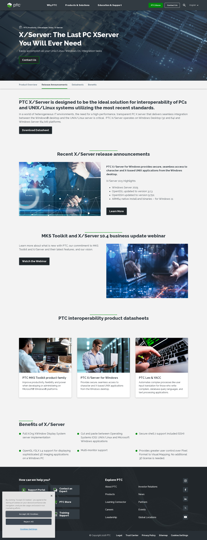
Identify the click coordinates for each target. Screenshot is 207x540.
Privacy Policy (149, 535)
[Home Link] (20, 28)
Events (142, 509)
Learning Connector (115, 502)
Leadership (111, 517)
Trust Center (132, 535)
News (141, 494)
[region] (28, 515)
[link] (35, 130)
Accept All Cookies (28, 514)
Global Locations (147, 517)
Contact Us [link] (29, 59)
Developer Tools (45, 28)
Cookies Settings (179, 535)
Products (110, 494)
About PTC (111, 486)
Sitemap (163, 535)
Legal (119, 535)
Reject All (29, 522)
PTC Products (30, 28)
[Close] (51, 496)
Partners (142, 502)
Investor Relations (147, 486)
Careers (109, 509)
